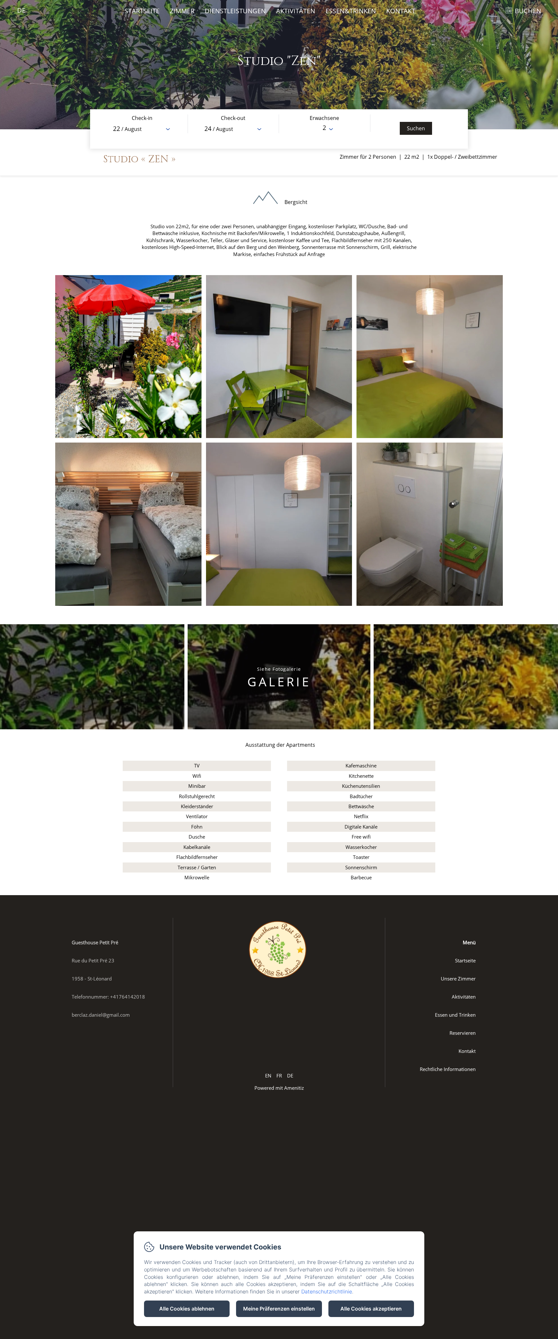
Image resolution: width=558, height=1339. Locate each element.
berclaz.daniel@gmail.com (101, 1015)
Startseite (142, 10)
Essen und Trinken (455, 1015)
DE (290, 1075)
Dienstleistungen (235, 10)
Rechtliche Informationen (448, 1069)
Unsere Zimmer (458, 978)
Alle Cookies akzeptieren (371, 1308)
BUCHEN (528, 10)
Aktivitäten (295, 10)
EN (268, 1075)
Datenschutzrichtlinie (326, 1291)
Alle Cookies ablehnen (186, 1308)
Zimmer (182, 10)
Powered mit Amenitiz (279, 1088)
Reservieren (463, 1033)
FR (279, 1075)
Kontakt (400, 10)
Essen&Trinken (351, 10)
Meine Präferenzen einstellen (279, 1308)
